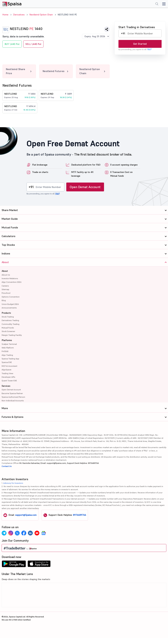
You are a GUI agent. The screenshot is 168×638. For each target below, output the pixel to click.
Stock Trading (8, 316)
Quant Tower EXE (9, 380)
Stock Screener (8, 331)
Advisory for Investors (13, 483)
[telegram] (4, 533)
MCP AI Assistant (9, 366)
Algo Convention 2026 (11, 282)
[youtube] (36, 533)
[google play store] (14, 564)
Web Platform (8, 347)
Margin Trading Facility (12, 335)
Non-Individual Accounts (13, 400)
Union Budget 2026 (10, 304)
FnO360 (5, 351)
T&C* (149, 49)
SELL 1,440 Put (33, 44)
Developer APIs (8, 377)
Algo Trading (7, 355)
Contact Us (7, 466)
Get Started (140, 43)
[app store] (39, 564)
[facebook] (23, 533)
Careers (5, 286)
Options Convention (11, 297)
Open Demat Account (85, 187)
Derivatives (19, 14)
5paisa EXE (7, 362)
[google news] (43, 533)
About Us (6, 275)
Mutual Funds (8, 327)
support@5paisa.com (26, 514)
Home (5, 14)
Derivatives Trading (10, 320)
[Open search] (156, 4)
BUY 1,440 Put (12, 44)
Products (6, 312)
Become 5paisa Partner (12, 393)
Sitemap (5, 289)
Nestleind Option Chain (41, 14)
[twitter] (17, 533)
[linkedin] (30, 533)
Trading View (7, 373)
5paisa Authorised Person (13, 397)
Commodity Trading (10, 324)
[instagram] (10, 533)
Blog (4, 300)
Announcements (9, 307)
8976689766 (79, 514)
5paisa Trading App (10, 358)
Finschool (6, 293)
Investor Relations (10, 278)
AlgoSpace (6, 369)
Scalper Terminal (9, 344)
